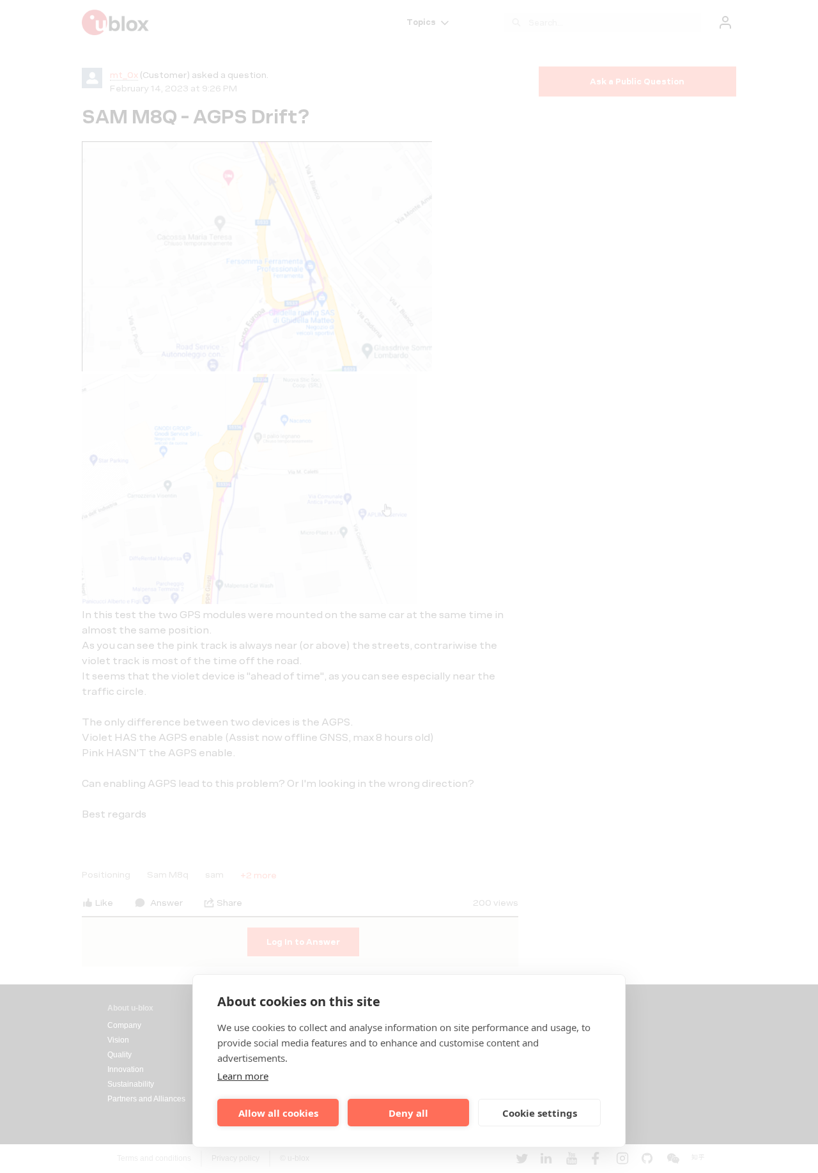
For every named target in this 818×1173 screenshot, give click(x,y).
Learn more (242, 1075)
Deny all (408, 1113)
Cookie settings (539, 1113)
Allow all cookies (278, 1113)
